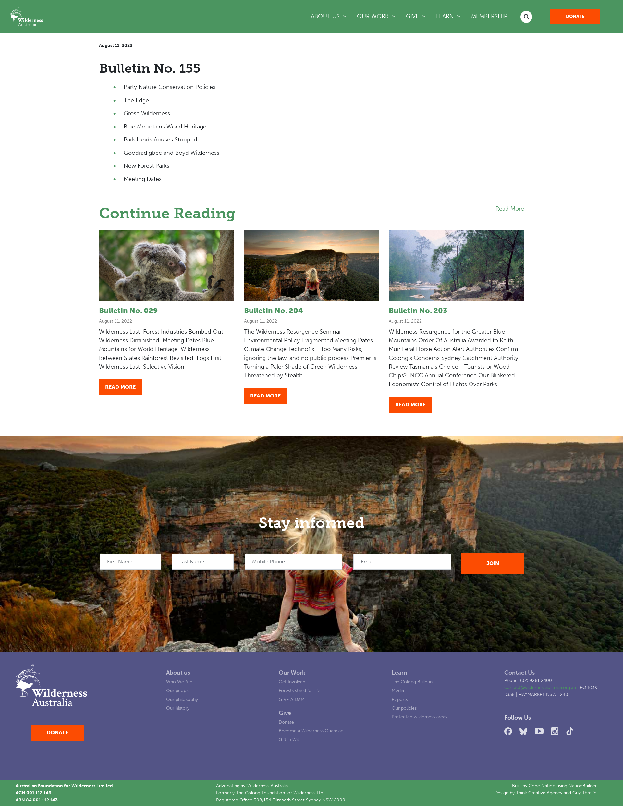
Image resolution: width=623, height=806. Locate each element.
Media (398, 690)
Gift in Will (289, 739)
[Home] (26, 16)
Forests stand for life (299, 690)
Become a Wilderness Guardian (311, 731)
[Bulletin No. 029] (166, 265)
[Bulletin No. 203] (456, 265)
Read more (120, 387)
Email (367, 561)
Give (285, 712)
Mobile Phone (268, 561)
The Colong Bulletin (412, 682)
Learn (399, 672)
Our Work (292, 672)
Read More (509, 208)
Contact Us (519, 672)
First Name (119, 561)
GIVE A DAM (292, 699)
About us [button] (326, 16)
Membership (489, 16)
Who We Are (179, 682)
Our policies (404, 708)
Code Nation (542, 785)
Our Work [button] (373, 16)
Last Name (191, 561)
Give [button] (413, 16)
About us (178, 672)
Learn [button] (451, 16)
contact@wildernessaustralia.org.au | (542, 687)
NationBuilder (582, 785)
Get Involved (292, 682)
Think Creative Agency (539, 793)
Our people (178, 690)
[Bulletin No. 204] (311, 265)
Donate (575, 16)
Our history (177, 708)
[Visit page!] (509, 731)
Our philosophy (182, 699)
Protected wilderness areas (419, 717)
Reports (400, 699)
